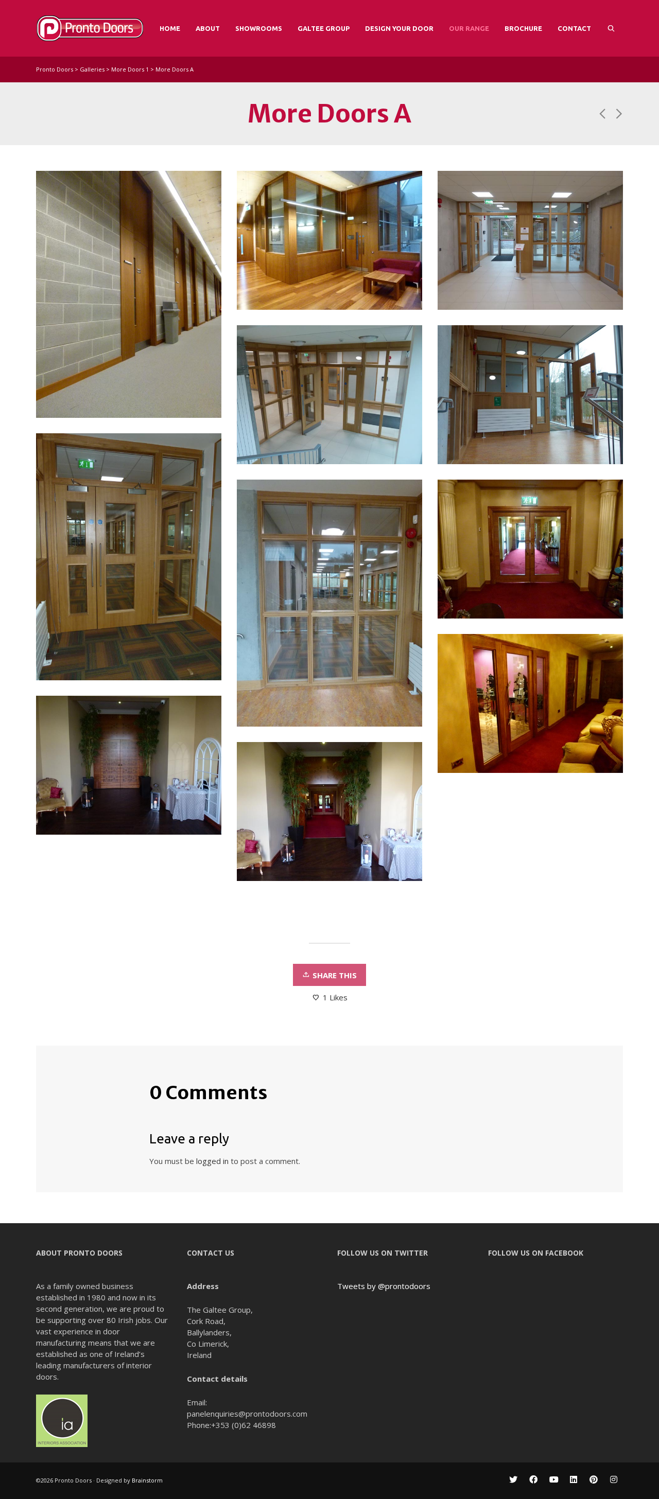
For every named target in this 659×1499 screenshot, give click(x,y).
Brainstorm (148, 1480)
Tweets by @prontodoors (383, 1286)
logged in (212, 1161)
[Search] (611, 28)
